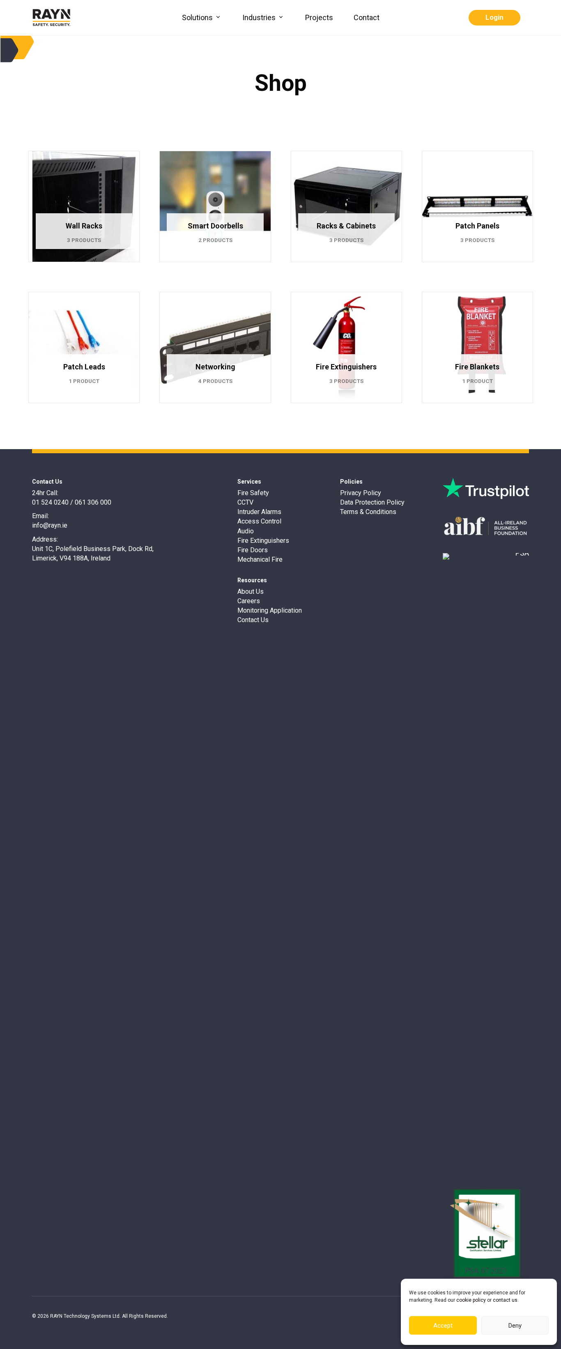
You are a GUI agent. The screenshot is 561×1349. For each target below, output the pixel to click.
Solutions (198, 17)
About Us (250, 591)
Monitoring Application (269, 610)
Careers (248, 601)
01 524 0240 (50, 502)
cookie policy (471, 1300)
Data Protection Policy (372, 502)
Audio (245, 531)
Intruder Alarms (259, 512)
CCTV (245, 502)
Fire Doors (252, 550)
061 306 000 (93, 502)
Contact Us (253, 620)
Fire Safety (253, 493)
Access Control (259, 521)
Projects (319, 17)
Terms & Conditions (368, 512)
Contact (366, 17)
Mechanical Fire (260, 559)
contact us (505, 1300)
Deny (515, 1325)
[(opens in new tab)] (486, 488)
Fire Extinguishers (263, 540)
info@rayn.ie (49, 525)
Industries (259, 17)
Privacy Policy (360, 493)
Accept (443, 1325)
